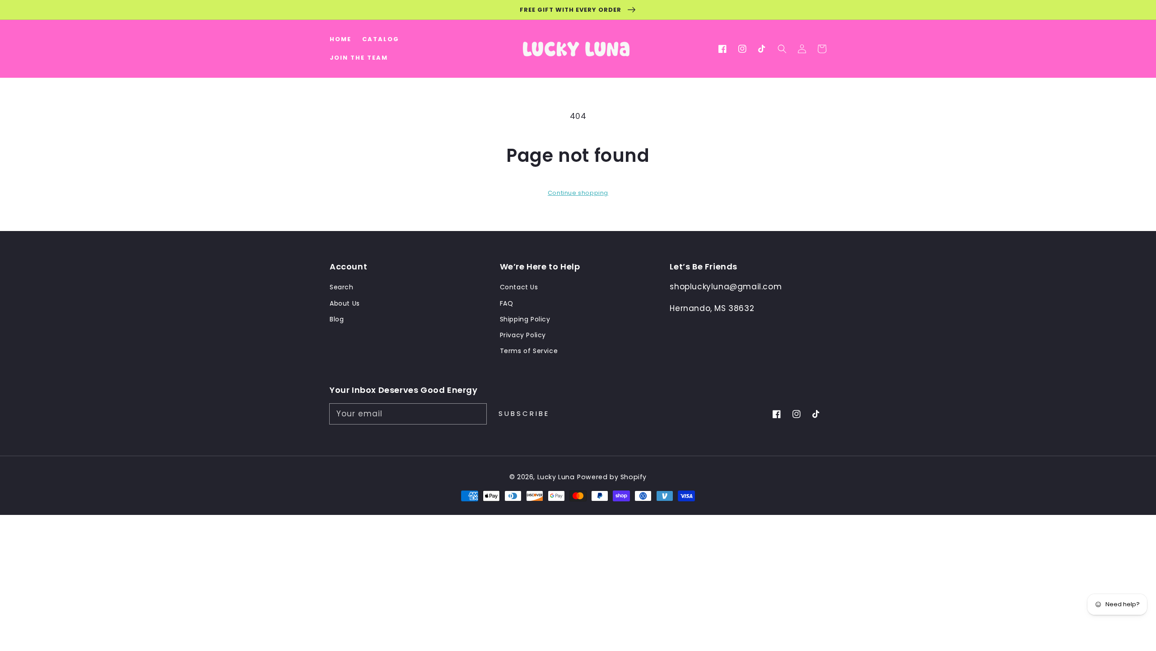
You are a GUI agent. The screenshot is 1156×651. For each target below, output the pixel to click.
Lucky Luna (556, 476)
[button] (782, 49)
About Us (345, 303)
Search (342, 287)
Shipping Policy (525, 319)
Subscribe (524, 413)
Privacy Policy (523, 335)
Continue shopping (578, 193)
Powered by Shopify (612, 476)
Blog (337, 319)
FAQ (506, 303)
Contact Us (519, 287)
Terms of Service (529, 350)
